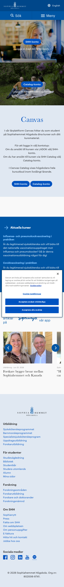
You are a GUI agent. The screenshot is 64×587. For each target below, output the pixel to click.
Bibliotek (8, 461)
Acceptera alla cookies (32, 310)
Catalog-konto (32, 84)
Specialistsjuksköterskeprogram (22, 436)
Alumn (7, 472)
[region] (32, 293)
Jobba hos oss (11, 540)
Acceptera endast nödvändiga (32, 302)
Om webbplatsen (13, 525)
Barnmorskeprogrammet (17, 432)
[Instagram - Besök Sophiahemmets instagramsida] (13, 557)
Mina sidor (9, 476)
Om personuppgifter (15, 529)
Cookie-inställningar (32, 294)
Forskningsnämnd (13, 501)
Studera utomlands (14, 468)
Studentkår (9, 465)
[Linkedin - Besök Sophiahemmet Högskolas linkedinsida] (20, 557)
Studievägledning (13, 457)
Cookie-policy (35, 286)
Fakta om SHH (11, 522)
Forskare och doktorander (18, 497)
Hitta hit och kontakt (15, 537)
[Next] (55, 348)
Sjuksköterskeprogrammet (18, 429)
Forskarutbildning (13, 444)
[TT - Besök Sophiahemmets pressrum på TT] (34, 557)
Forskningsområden (15, 489)
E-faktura (8, 533)
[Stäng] (57, 273)
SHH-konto (32, 41)
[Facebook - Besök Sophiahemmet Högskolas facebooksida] (5, 557)
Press (6, 518)
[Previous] (8, 348)
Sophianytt (9, 514)
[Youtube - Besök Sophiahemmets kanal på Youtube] (27, 557)
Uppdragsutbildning (15, 440)
